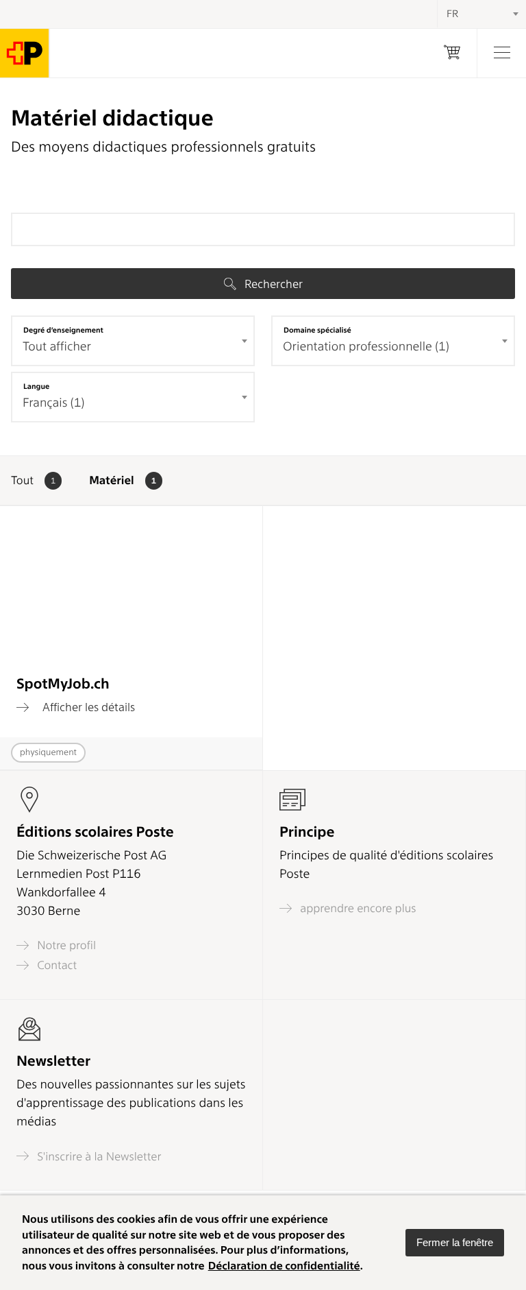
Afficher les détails (87, 707)
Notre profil (65, 945)
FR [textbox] (452, 14)
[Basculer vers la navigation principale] (501, 53)
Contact (55, 965)
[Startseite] (24, 53)
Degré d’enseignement (63, 330)
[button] (454, 1242)
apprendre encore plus (356, 908)
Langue (36, 386)
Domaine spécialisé (317, 330)
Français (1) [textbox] (53, 403)
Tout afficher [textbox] (57, 346)
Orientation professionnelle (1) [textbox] (366, 346)
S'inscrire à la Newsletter (98, 1156)
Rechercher (272, 284)
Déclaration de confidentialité (284, 1265)
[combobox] (133, 340)
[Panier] (452, 53)
